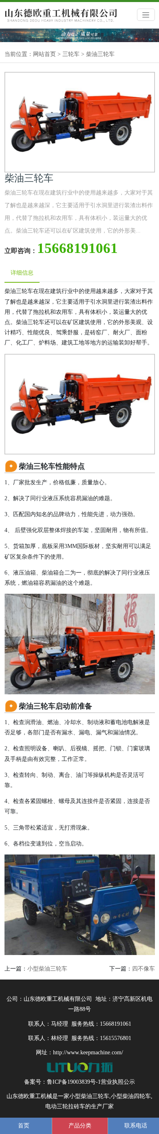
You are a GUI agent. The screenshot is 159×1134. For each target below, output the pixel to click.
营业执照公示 (118, 1082)
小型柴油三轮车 (47, 969)
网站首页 (44, 54)
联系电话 (135, 1126)
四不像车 (143, 969)
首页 (23, 1126)
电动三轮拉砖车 (65, 1106)
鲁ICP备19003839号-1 (74, 1082)
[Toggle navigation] (146, 15)
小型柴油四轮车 (131, 1096)
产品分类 (79, 1126)
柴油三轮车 (100, 54)
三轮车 (71, 54)
